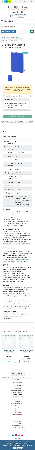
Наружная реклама (17, 392)
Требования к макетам (17, 425)
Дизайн (17, 408)
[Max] (10, 16)
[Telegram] (12, 16)
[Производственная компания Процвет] (17, 7)
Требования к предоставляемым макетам (15, 243)
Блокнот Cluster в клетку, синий (8, 350)
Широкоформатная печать (17, 390)
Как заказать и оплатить (17, 403)
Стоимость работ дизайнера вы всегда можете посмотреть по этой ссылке (16, 260)
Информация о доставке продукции (15, 308)
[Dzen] (16, 435)
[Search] (32, 26)
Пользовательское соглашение (17, 430)
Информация (17, 412)
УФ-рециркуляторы (17, 396)
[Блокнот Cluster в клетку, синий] (9, 342)
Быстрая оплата (17, 414)
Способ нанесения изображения (15, 96)
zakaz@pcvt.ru (20, 17)
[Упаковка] (9, 1)
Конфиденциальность (17, 427)
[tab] (3, 132)
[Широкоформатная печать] (6, 1)
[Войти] (31, 1)
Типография (17, 388)
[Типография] (2, 1)
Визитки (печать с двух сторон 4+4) (26, 350)
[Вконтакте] (19, 435)
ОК (14, 448)
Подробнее (20, 448)
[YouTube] (22, 435)
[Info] (31, 96)
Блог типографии (17, 421)
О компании (17, 423)
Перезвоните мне (20, 14)
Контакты (17, 438)
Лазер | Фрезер (17, 394)
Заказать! (8, 361)
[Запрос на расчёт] (32, 31)
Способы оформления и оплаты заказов (14, 281)
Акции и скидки (17, 410)
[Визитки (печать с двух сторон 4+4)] (26, 342)
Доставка (17, 405)
